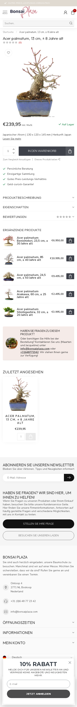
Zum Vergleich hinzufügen (17, 159)
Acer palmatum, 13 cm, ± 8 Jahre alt (39, 32)
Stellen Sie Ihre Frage (38, 524)
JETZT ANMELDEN (38, 693)
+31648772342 (29, 352)
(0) (20, 42)
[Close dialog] (70, 662)
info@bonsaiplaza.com (35, 348)
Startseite (8, 32)
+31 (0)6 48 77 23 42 (23, 601)
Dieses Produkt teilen (46, 159)
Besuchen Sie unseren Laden (39, 535)
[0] (72, 12)
